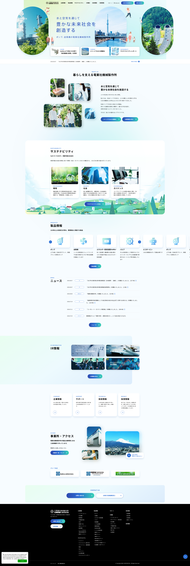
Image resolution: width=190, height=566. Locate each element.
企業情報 (80, 511)
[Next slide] (139, 241)
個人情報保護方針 (61, 563)
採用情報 (128, 523)
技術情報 (128, 511)
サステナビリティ (82, 538)
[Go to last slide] (50, 241)
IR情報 (111, 515)
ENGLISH (117, 2)
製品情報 (96, 511)
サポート (112, 511)
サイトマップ (53, 563)
